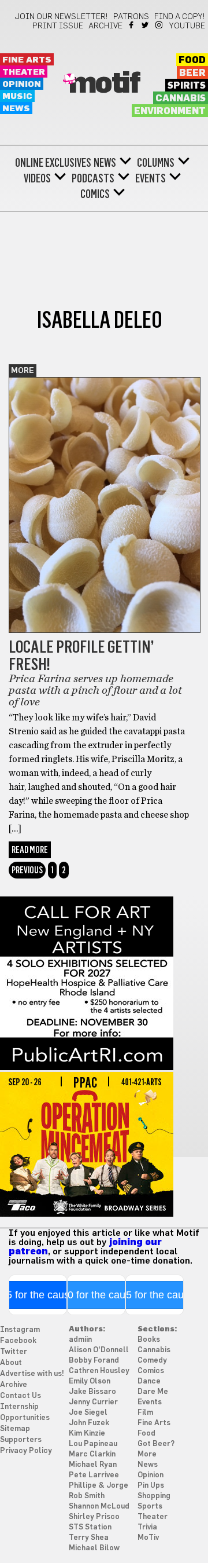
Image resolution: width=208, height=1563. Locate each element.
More (22, 371)
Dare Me (153, 1392)
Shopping (154, 1496)
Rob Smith (87, 1496)
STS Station (90, 1527)
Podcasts (93, 178)
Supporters (21, 1440)
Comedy (152, 1360)
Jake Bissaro (92, 1392)
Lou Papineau (93, 1444)
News (16, 108)
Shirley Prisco (94, 1517)
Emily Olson (89, 1381)
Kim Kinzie (87, 1433)
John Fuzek (89, 1423)
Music (17, 96)
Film (145, 1412)
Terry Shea (89, 1538)
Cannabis (180, 98)
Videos (37, 178)
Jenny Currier (93, 1402)
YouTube (187, 26)
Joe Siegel (88, 1412)
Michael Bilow (94, 1548)
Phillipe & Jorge (98, 1485)
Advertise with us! (32, 1374)
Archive (105, 26)
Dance (149, 1381)
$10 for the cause (96, 1295)
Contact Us (20, 1396)
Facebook (132, 24)
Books (149, 1340)
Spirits (187, 85)
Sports (150, 1506)
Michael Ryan (93, 1465)
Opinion (21, 84)
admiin (80, 1340)
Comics (95, 194)
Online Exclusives (53, 163)
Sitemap (15, 1429)
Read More (30, 849)
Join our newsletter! (61, 17)
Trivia (147, 1527)
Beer (192, 73)
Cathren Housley (99, 1371)
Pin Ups (151, 1485)
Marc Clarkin (92, 1454)
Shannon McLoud (99, 1506)
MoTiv (148, 1538)
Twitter (146, 24)
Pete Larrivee (94, 1475)
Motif (104, 83)
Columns (155, 163)
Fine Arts (26, 60)
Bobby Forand (94, 1360)
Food (192, 60)
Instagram (159, 24)
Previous (27, 870)
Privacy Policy (26, 1451)
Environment (170, 111)
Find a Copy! (179, 17)
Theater (23, 72)
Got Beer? (156, 1444)
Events (150, 178)
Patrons (131, 17)
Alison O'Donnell (99, 1350)
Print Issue (57, 26)
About (11, 1363)
